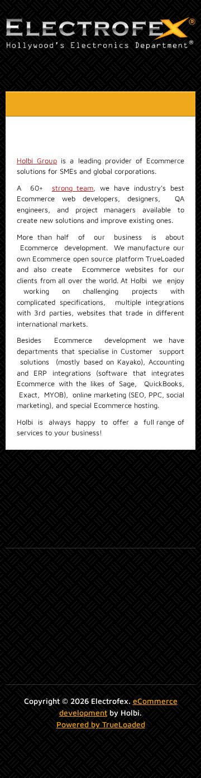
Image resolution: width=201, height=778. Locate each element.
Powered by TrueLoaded (100, 724)
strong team (73, 187)
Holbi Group (37, 160)
